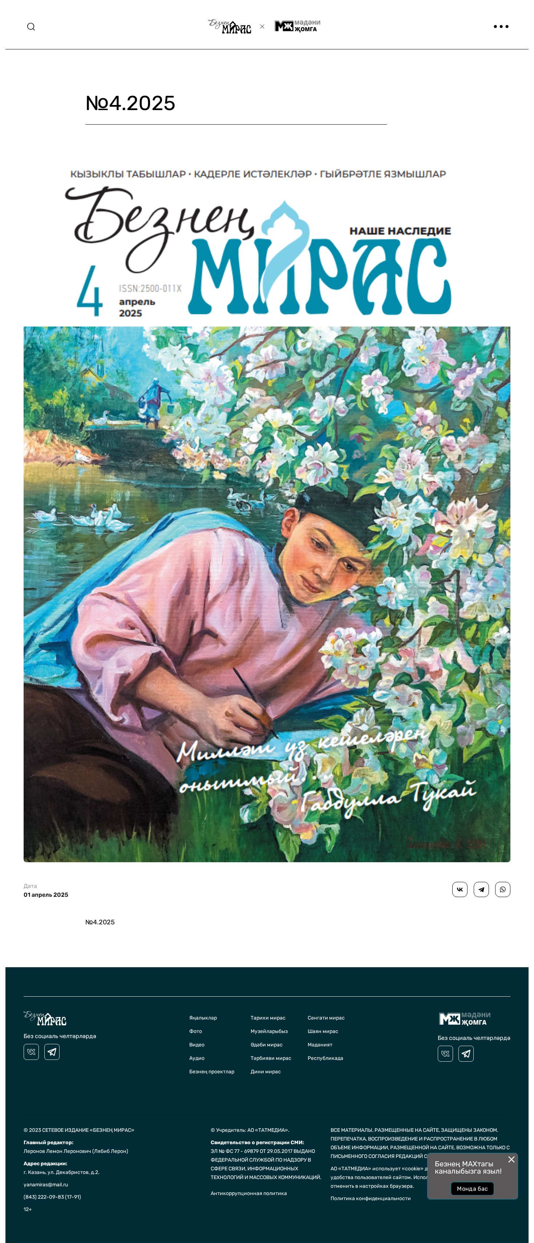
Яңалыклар (203, 1018)
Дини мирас (266, 1072)
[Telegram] (481, 889)
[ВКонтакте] (460, 889)
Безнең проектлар (211, 1072)
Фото (195, 1031)
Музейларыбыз (269, 1031)
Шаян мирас (323, 1031)
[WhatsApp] (502, 889)
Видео (197, 1045)
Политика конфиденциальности (371, 1198)
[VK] (31, 1052)
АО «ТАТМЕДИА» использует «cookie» (377, 1169)
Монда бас (472, 1188)
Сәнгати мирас (326, 1018)
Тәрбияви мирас (271, 1058)
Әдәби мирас (267, 1045)
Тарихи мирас (268, 1018)
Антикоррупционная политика (249, 1193)
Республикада (325, 1058)
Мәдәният (320, 1045)
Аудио (197, 1058)
